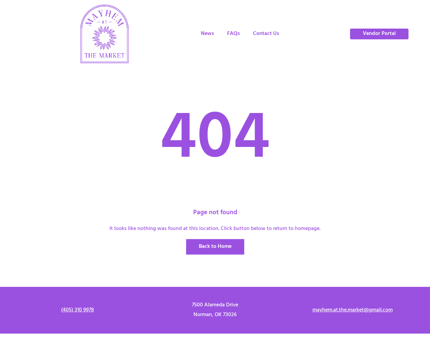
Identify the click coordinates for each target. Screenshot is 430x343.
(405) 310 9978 (77, 310)
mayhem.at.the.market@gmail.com (352, 310)
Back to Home (215, 246)
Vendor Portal (379, 33)
